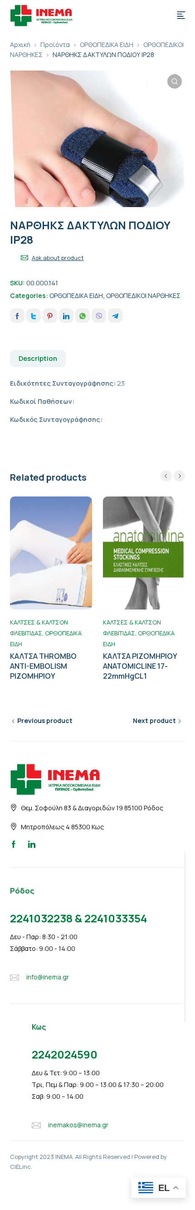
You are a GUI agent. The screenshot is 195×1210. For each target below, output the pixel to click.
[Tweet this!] (33, 315)
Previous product (45, 720)
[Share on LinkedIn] (66, 315)
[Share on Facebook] (17, 315)
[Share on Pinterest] (50, 315)
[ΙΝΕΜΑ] (41, 14)
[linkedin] (31, 844)
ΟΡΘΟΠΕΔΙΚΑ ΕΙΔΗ (106, 44)
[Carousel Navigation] (173, 476)
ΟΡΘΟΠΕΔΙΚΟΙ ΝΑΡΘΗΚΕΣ (143, 295)
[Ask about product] (24, 257)
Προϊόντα (55, 44)
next (179, 476)
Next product (154, 720)
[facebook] (13, 844)
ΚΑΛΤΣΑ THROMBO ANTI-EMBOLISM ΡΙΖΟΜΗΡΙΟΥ (43, 666)
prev (166, 476)
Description (38, 358)
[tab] (38, 358)
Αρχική (20, 44)
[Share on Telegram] (115, 315)
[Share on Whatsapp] (82, 315)
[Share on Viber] (99, 315)
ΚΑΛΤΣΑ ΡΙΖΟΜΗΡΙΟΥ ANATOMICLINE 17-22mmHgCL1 (140, 666)
